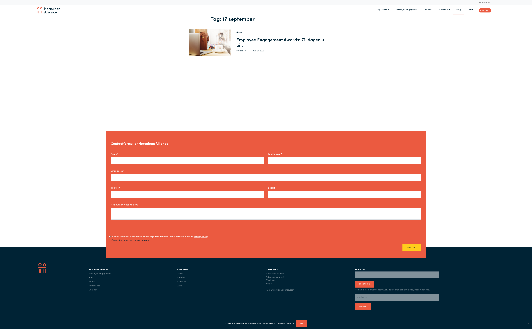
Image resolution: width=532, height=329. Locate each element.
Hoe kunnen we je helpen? (124, 205)
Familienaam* (275, 154)
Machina (181, 282)
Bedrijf (271, 188)
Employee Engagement (407, 10)
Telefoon (115, 188)
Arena (180, 274)
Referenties (484, 3)
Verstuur (412, 247)
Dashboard (444, 10)
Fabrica (181, 278)
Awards (428, 10)
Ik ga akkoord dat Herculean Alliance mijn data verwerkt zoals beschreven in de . (160, 237)
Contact (485, 10)
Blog (458, 10)
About (470, 10)
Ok (301, 323)
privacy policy (201, 237)
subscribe (364, 284)
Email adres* (117, 171)
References (94, 286)
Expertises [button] (382, 10)
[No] (528, 323)
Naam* (114, 154)
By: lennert (241, 51)
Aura (239, 32)
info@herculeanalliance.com (280, 290)
